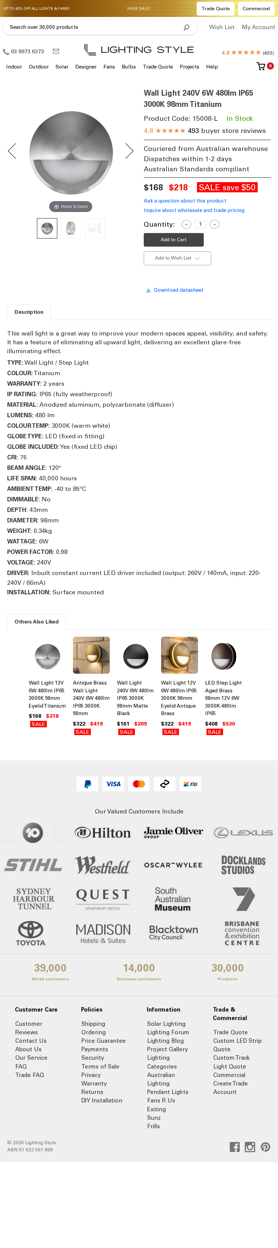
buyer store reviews (205, 131)
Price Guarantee (103, 1040)
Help (212, 67)
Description (29, 312)
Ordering (93, 1032)
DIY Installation (101, 1100)
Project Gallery (167, 1049)
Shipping (93, 1023)
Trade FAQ (29, 1075)
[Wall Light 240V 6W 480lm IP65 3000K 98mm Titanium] (47, 228)
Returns (92, 1092)
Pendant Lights (167, 1092)
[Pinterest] (265, 1147)
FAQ (21, 1066)
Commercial (256, 9)
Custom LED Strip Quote (237, 1045)
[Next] (128, 150)
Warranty (94, 1083)
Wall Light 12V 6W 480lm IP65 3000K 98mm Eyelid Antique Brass (179, 698)
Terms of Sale (100, 1066)
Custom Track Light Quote (231, 1062)
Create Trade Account (230, 1087)
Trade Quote (215, 9)
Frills (153, 1126)
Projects (189, 67)
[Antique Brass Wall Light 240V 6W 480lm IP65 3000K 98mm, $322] (91, 656)
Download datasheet (178, 290)
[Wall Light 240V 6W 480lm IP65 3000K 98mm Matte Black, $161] (135, 656)
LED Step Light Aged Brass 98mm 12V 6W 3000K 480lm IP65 (223, 698)
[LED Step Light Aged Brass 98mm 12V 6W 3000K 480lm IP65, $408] (223, 656)
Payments (94, 1049)
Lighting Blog (165, 1040)
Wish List (222, 27)
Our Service (31, 1057)
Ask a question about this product (185, 201)
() (248, 53)
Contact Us (31, 1040)
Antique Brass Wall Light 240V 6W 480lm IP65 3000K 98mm (91, 698)
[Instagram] (250, 1147)
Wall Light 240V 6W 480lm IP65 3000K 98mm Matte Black (135, 698)
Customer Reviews (28, 1028)
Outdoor (39, 67)
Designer (86, 67)
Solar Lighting (166, 1023)
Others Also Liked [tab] (37, 622)
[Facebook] (235, 1147)
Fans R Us (161, 1100)
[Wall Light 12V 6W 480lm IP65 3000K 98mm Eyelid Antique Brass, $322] (179, 656)
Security (92, 1057)
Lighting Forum (168, 1032)
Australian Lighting (161, 1079)
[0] (261, 68)
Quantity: (159, 224)
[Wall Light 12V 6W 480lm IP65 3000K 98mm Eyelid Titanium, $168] (47, 656)
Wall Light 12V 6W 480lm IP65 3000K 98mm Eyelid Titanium (47, 694)
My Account (258, 27)
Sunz (154, 1117)
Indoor (14, 67)
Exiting (156, 1109)
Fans (109, 67)
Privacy (91, 1075)
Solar (62, 67)
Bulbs (129, 67)
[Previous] (12, 150)
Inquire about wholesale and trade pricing (194, 210)
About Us (28, 1049)
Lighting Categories (162, 1062)
